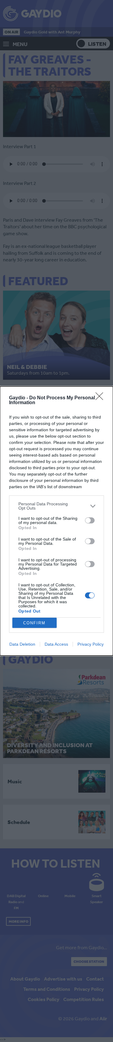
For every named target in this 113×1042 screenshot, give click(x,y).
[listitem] (56, 506)
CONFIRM (34, 623)
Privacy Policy (90, 644)
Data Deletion (22, 644)
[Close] (101, 398)
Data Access (56, 644)
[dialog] (56, 521)
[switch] (90, 520)
